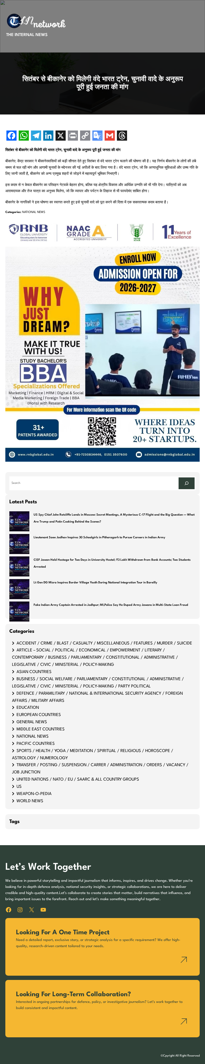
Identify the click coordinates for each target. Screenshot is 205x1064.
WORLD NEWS (30, 801)
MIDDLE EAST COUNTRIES (41, 729)
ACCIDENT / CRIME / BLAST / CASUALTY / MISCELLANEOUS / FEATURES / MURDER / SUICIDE (104, 643)
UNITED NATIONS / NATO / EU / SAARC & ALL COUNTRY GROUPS (78, 779)
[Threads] (122, 136)
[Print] (73, 136)
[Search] (187, 483)
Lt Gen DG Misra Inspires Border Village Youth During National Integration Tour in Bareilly (95, 582)
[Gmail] (110, 136)
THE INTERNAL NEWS (27, 35)
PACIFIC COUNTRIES (36, 744)
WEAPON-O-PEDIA (34, 794)
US (19, 787)
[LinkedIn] (48, 136)
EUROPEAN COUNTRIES (39, 715)
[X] (60, 136)
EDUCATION (28, 708)
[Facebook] (11, 136)
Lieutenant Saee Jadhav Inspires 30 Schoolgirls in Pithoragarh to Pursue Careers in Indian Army (99, 537)
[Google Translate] (97, 136)
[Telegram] (36, 136)
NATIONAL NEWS (33, 212)
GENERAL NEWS (32, 722)
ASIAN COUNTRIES (34, 672)
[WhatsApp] (24, 136)
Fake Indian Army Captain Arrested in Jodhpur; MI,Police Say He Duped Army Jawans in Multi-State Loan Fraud (111, 605)
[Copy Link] (85, 136)
